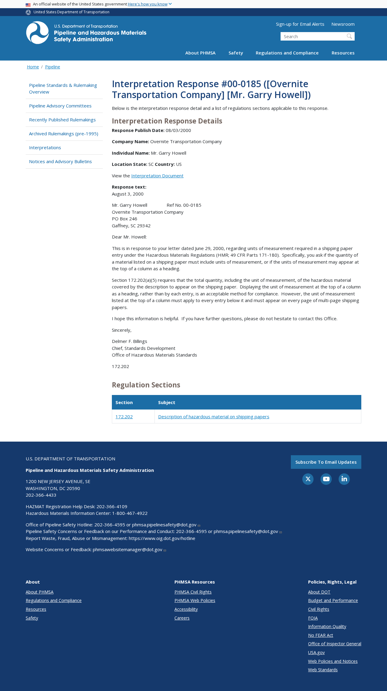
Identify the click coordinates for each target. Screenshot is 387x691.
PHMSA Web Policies (194, 600)
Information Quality (327, 626)
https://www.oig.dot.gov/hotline (162, 538)
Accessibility (186, 609)
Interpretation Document (157, 176)
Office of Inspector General (334, 644)
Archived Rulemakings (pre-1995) (63, 133)
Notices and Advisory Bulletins (60, 161)
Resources (343, 53)
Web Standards (323, 670)
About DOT (319, 592)
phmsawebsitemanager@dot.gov (127, 549)
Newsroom (343, 24)
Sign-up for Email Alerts (300, 24)
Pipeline (52, 67)
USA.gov (316, 652)
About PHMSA (200, 53)
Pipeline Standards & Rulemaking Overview (63, 88)
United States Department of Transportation (71, 12)
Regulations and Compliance (287, 53)
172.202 (124, 416)
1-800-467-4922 (130, 513)
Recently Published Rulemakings (62, 120)
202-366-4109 (111, 506)
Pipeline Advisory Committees (60, 106)
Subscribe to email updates (326, 462)
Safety (236, 53)
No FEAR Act (320, 635)
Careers (182, 618)
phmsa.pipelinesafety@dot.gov (164, 525)
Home (33, 67)
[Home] (86, 34)
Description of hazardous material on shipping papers (213, 416)
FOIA (313, 618)
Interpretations (45, 147)
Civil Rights (318, 609)
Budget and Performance (333, 600)
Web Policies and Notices (333, 661)
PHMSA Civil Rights (193, 592)
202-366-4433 (41, 495)
